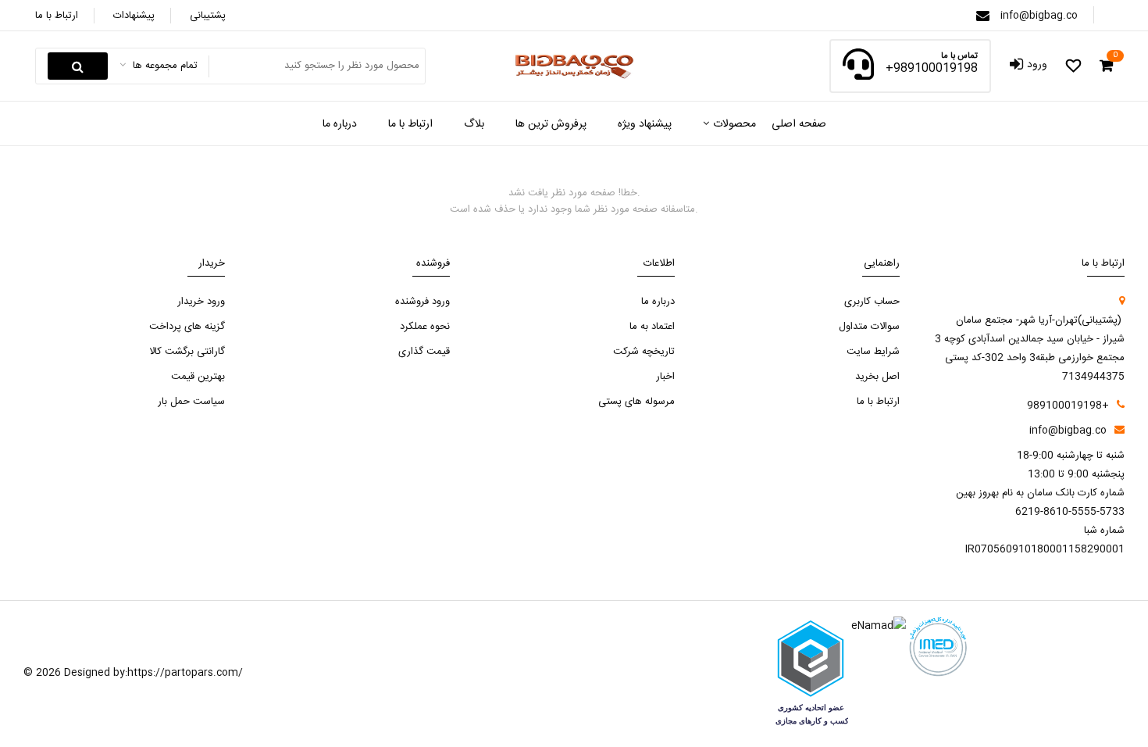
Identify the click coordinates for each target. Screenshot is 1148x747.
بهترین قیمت (198, 376)
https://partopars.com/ (185, 672)
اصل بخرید (877, 376)
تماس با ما (959, 56)
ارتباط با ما (56, 15)
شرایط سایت (873, 351)
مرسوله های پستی (636, 401)
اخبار (665, 376)
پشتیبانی (208, 15)
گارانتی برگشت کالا (187, 351)
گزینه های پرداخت (187, 326)
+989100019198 (932, 68)
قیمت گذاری (424, 351)
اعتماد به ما (652, 326)
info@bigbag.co (1039, 15)
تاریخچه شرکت (644, 351)
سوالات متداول (869, 326)
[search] (78, 66)
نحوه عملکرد (425, 326)
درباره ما (658, 301)
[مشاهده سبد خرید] (1106, 66)
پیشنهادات (134, 15)
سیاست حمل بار (191, 401)
